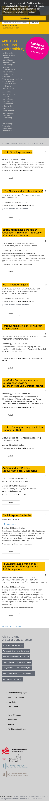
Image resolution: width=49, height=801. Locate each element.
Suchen (35, 22)
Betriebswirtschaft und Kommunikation (18, 673)
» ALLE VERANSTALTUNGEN (11, 627)
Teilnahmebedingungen (17, 692)
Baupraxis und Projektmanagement (17, 662)
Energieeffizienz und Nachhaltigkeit (17, 668)
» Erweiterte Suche (9, 25)
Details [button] (11, 178)
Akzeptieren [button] (24, 18)
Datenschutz (13, 707)
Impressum (12, 720)
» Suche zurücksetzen (10, 28)
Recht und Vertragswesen (13, 645)
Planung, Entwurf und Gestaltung (16, 651)
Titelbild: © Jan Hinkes (17, 729)
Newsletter (12, 702)
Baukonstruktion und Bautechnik (16, 656)
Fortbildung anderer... (16, 697)
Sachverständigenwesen (12, 679)
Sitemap (11, 724)
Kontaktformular (14, 715)
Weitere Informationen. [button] (27, 12)
